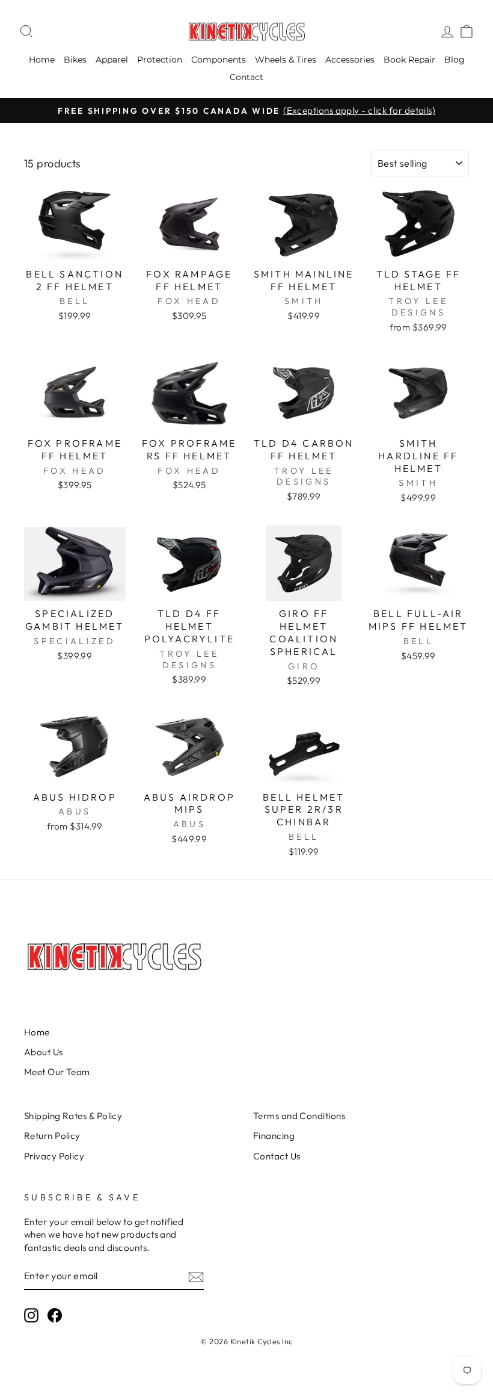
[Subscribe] (196, 1276)
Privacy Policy (54, 1156)
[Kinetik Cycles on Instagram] (31, 1315)
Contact (246, 77)
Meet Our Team (57, 1072)
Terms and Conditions (299, 1115)
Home (42, 59)
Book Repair (409, 59)
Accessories (350, 59)
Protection (159, 59)
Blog (454, 59)
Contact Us (277, 1156)
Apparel (112, 59)
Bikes (75, 59)
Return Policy (52, 1135)
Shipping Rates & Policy (73, 1115)
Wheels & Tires (285, 59)
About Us (43, 1052)
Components (218, 59)
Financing (274, 1135)
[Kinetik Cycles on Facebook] (54, 1315)
